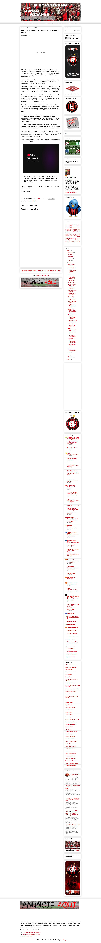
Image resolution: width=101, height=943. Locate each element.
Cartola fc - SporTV (72, 630)
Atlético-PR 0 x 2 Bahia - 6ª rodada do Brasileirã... (72, 286)
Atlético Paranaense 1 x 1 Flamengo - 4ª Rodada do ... (72, 331)
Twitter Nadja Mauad (70, 756)
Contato (76, 23)
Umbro (68, 588)
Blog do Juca (68, 676)
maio (69, 352)
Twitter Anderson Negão (71, 731)
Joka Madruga (68, 712)
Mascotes (67, 235)
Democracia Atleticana (70, 691)
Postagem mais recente (28, 270)
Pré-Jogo (77, 240)
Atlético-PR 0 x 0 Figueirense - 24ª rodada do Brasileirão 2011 (72, 787)
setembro (70, 256)
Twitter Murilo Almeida (70, 753)
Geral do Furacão (69, 709)
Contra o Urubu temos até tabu (72, 336)
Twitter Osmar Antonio (70, 758)
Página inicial (41, 270)
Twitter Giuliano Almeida (71, 743)
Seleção (67, 241)
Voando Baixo (70, 578)
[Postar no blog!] (49, 199)
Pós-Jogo (68, 240)
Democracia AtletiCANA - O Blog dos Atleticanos (73, 605)
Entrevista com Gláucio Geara (72, 349)
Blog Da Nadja (70, 639)
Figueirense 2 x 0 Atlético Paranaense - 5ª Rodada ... (72, 316)
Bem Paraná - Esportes (70, 667)
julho (69, 260)
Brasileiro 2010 (72, 226)
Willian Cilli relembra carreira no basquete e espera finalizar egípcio (73, 544)
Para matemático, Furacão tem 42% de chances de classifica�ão (72, 520)
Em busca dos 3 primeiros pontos (72, 346)
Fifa (66, 700)
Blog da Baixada (71, 573)
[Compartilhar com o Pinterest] (54, 199)
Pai (79, 235)
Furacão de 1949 (72, 234)
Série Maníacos (71, 464)
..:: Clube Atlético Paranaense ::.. (71, 648)
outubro (70, 254)
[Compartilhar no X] (51, 199)
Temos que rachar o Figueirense (72, 321)
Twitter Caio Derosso (70, 736)
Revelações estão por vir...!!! (72, 302)
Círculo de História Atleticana (71, 533)
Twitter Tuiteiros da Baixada (71, 763)
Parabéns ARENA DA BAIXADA (72, 294)
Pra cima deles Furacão (71, 265)
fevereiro (70, 356)
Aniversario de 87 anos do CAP (72, 224)
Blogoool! (69, 525)
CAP (39, 23)
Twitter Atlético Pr (69, 734)
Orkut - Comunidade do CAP (72, 719)
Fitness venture (70, 449)
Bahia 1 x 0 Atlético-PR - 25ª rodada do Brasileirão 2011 (72, 825)
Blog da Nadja (68, 674)
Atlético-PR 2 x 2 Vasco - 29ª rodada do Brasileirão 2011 (75, 812)
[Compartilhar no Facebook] (52, 199)
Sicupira (72, 241)
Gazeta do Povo (71, 657)
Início (23, 23)
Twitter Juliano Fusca (70, 748)
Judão (68, 453)
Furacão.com (68, 704)
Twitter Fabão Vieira (70, 738)
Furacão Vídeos (69, 702)
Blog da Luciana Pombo (71, 672)
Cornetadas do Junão (71, 233)
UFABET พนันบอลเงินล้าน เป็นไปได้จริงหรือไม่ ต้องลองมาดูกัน (73, 473)
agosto (70, 258)
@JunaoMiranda (69, 179)
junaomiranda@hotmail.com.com (31, 934)
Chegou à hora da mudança (72, 291)
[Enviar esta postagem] (44, 198)
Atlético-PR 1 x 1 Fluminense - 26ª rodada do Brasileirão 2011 (73, 599)
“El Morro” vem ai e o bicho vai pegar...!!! (72, 325)
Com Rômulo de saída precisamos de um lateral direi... (72, 270)
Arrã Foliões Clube (71, 621)
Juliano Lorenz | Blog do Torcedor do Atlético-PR (73, 617)
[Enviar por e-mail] (48, 199)
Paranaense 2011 (72, 237)
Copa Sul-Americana (72, 231)
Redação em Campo (72, 458)
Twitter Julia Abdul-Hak (70, 746)
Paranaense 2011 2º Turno (72, 238)
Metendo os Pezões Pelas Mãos (71, 306)
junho (69, 262)
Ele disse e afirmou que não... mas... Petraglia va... (72, 276)
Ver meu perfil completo (71, 192)
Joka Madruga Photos (72, 470)
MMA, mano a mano (72, 651)
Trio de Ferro (68, 729)
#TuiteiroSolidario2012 (71, 584)
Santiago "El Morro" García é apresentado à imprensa (72, 311)
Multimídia (59, 23)
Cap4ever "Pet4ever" (70, 683)
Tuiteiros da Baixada (49, 23)
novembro (70, 252)
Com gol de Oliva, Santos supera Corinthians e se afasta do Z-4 (72, 442)
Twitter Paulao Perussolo (71, 760)
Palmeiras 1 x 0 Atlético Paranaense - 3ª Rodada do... (72, 340)
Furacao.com (70, 517)
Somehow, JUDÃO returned (73, 454)
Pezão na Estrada (72, 282)
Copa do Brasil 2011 (74, 230)
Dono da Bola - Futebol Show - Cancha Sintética (73, 550)
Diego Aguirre (71, 280)
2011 (68, 250)
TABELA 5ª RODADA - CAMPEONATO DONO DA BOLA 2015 (72, 554)
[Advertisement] (40, 255)
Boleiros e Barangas (72, 654)
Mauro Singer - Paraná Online (72, 717)
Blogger (65, 940)
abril (69, 354)
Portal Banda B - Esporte (71, 721)
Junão (78, 234)
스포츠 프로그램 (70, 459)
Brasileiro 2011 (32, 201)
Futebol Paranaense (70, 707)
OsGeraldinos (70, 566)
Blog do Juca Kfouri (72, 447)
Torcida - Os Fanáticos (70, 724)
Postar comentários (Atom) (43, 275)
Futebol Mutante (71, 624)
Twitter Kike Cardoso (70, 751)
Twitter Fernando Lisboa (71, 741)
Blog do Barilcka (71, 577)
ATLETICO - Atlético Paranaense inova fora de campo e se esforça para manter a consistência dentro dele (72, 511)
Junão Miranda (31, 23)
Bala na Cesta (70, 478)
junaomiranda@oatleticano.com (32, 932)
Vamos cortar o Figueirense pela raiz (75, 774)
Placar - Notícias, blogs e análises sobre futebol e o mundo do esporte (73, 438)
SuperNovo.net (71, 499)
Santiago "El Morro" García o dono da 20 (72, 298)
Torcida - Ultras (69, 726)
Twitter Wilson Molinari (70, 765)
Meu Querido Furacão (72, 583)
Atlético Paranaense (70, 664)
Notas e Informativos (74, 235)
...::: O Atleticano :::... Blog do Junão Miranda (73, 595)
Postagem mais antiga (54, 270)
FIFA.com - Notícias (72, 492)
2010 (68, 359)
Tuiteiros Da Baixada (72, 633)
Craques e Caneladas (72, 627)
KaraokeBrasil (70, 613)
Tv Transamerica (71, 485)
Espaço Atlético (71, 559)
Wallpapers (68, 23)
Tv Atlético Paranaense (73, 636)
